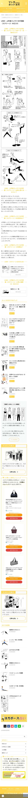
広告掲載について (18, 788)
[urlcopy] (23, 726)
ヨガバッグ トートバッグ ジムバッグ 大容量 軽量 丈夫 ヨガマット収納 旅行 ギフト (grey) (14, 569)
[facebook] (8, 726)
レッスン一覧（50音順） (7, 8)
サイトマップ (17, 790)
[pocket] (12, 726)
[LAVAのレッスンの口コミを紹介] (14, 3)
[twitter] (5, 726)
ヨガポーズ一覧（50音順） (16, 686)
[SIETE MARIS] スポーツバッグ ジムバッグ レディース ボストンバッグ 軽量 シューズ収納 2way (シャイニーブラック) (14, 502)
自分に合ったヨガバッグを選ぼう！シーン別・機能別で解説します (17, 306)
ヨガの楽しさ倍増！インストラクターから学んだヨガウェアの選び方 (17, 334)
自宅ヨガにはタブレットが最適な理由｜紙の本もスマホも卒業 (17, 390)
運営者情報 (4, 788)
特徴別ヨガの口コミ (14, 663)
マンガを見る (14, 439)
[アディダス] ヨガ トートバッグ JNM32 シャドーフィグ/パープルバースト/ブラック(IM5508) (14, 537)
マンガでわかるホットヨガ (14, 793)
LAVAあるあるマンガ (7, 11)
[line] (19, 726)
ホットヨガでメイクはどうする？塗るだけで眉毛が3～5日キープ (17, 320)
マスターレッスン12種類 (16, 673)
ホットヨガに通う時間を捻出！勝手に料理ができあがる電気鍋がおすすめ (17, 348)
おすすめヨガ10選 (21, 11)
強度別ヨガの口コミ (21, 8)
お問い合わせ (10, 788)
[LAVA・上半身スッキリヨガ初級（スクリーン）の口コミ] (15, 726)
